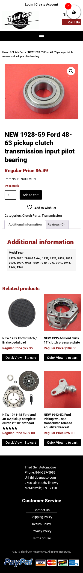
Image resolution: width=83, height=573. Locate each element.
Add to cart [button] (28, 358)
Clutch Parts (19, 52)
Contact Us (42, 510)
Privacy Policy (41, 531)
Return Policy (41, 524)
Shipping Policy (41, 517)
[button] (41, 35)
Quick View (14, 358)
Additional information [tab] (25, 224)
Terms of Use (41, 538)
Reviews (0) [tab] (56, 224)
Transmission (52, 215)
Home (5, 52)
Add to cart (31, 195)
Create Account (47, 4)
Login (29, 4)
